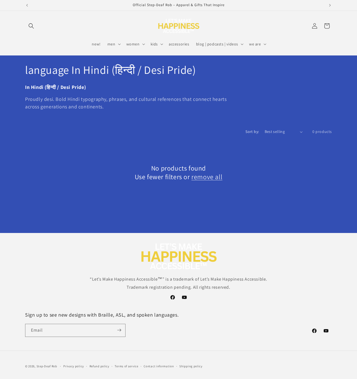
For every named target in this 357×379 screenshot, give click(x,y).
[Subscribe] (119, 330)
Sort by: (252, 131)
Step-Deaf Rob (47, 366)
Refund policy (99, 366)
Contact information (159, 366)
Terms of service (126, 366)
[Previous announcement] (27, 5)
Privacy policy (73, 366)
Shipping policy (190, 366)
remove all (206, 177)
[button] (31, 26)
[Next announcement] (330, 5)
